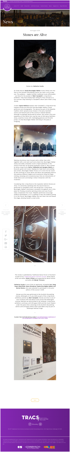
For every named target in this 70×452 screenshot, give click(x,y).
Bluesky (35, 424)
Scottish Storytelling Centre (16, 1)
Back (35, 400)
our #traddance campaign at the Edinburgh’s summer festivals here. (39, 317)
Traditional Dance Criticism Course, (35, 276)
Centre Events (44, 5)
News (50, 5)
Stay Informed (63, 5)
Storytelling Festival (27, 1)
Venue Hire (27, 5)
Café (22, 5)
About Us (14, 5)
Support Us (56, 5)
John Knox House (35, 5)
